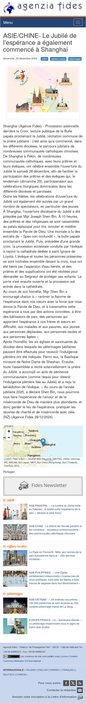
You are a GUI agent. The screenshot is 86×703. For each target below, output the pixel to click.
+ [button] (9, 431)
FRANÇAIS (67, 670)
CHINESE (21, 674)
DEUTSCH (8, 674)
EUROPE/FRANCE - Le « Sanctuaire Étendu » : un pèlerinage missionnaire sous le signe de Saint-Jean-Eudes (56, 623)
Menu (8, 22)
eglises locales (58, 58)
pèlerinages (75, 58)
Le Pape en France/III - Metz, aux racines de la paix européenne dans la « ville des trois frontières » (55, 555)
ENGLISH (43, 670)
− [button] (9, 437)
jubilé (44, 58)
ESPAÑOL (55, 670)
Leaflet (7, 458)
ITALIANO (31, 670)
